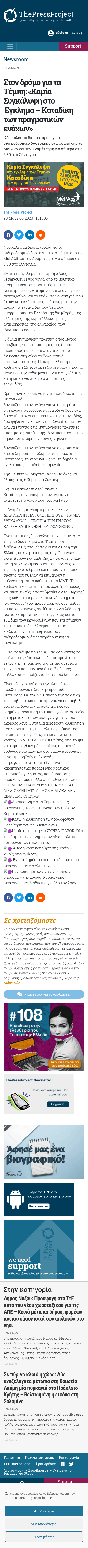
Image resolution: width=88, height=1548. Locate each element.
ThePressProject (46, 14)
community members (53, 20)
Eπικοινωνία (69, 1457)
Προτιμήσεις (44, 1536)
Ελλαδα (11, 68)
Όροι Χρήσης (46, 1464)
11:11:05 (42, 218)
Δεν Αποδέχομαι (44, 1524)
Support (73, 46)
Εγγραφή (78, 32)
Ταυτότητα (12, 1457)
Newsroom (16, 59)
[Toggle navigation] (10, 46)
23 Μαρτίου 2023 (18, 218)
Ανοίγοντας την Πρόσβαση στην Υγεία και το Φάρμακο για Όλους (38, 1472)
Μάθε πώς (12, 983)
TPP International (17, 1464)
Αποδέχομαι (44, 1511)
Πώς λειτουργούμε (39, 1457)
